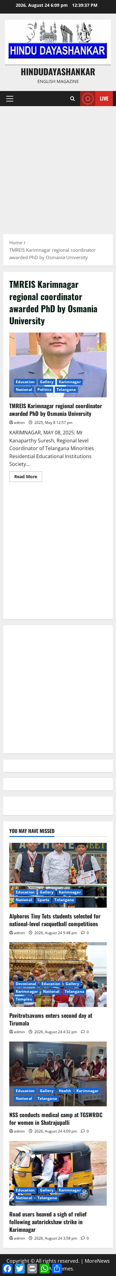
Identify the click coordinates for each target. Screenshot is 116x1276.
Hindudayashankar (58, 71)
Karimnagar (70, 381)
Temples (24, 999)
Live (104, 98)
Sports (43, 899)
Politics (44, 389)
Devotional (26, 983)
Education (25, 381)
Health (65, 1090)
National (24, 389)
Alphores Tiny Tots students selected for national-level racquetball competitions (55, 920)
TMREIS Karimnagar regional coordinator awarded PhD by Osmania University (58, 365)
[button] (9, 98)
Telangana (66, 389)
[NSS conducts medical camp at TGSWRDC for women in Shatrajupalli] (58, 1074)
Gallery (47, 381)
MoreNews (97, 1260)
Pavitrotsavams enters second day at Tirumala (50, 1019)
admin (19, 422)
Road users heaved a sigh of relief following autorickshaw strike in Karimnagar (48, 1221)
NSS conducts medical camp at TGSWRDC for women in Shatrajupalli (55, 1118)
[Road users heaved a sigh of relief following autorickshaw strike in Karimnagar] (58, 1173)
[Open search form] (72, 99)
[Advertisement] (58, 167)
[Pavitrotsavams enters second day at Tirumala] (58, 974)
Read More (28, 477)
